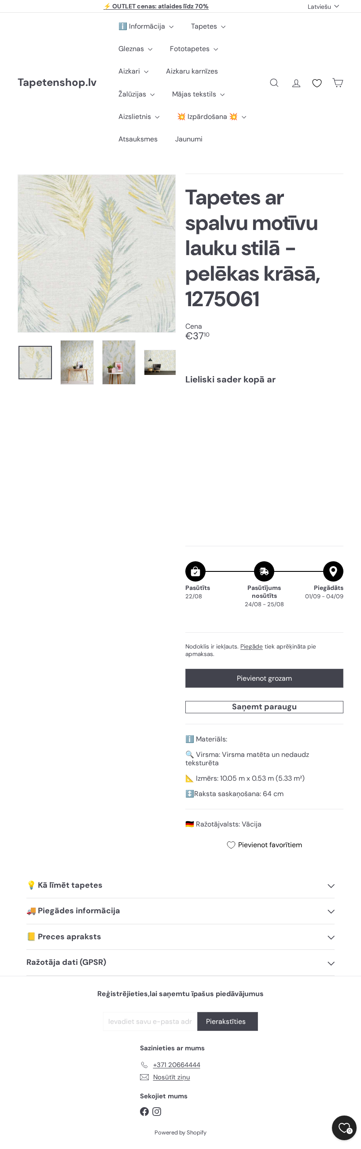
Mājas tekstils (195, 94)
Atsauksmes (138, 139)
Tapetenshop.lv (57, 82)
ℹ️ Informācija (142, 26)
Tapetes (205, 26)
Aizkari (130, 71)
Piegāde (251, 646)
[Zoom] (96, 253)
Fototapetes (190, 48)
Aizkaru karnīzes (192, 71)
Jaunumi (189, 139)
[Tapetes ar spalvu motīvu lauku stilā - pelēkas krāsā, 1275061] (264, 426)
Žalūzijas (133, 94)
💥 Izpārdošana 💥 (208, 116)
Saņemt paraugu (264, 706)
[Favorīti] (317, 83)
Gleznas (132, 48)
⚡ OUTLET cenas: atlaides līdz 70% (156, 6)
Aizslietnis (135, 116)
